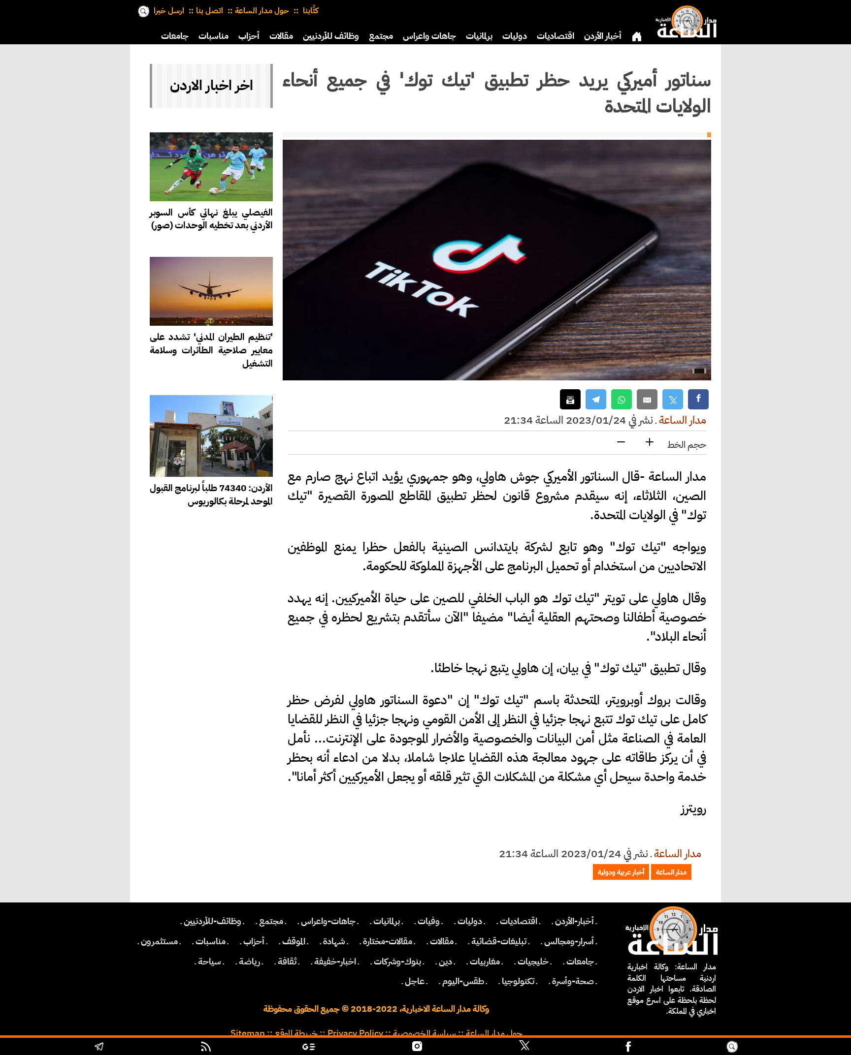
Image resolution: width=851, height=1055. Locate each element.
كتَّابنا (309, 11)
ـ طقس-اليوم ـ (463, 981)
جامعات (175, 36)
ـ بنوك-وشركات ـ (397, 961)
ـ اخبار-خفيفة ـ (335, 961)
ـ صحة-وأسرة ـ (573, 981)
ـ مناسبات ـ (211, 941)
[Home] (684, 19)
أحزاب (249, 36)
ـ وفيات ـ (429, 921)
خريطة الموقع (296, 1033)
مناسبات (213, 36)
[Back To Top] (793, 1047)
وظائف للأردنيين (331, 36)
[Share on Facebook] (698, 399)
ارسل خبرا (169, 11)
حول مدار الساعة (262, 11)
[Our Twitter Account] (524, 1048)
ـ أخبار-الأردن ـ (574, 921)
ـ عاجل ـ (414, 981)
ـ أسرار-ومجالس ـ (569, 941)
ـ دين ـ (445, 961)
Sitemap (247, 1033)
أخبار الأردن (603, 36)
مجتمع (381, 36)
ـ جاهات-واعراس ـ (328, 921)
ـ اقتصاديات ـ (518, 921)
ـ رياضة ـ (249, 961)
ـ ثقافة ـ (287, 961)
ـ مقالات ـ (442, 941)
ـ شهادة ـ (334, 941)
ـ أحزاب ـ (253, 941)
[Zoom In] (649, 442)
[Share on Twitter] (672, 399)
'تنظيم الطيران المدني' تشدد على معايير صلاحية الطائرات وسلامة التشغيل (211, 350)
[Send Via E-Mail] (647, 399)
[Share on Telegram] (596, 399)
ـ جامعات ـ (580, 961)
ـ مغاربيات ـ (485, 961)
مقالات (281, 36)
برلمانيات (479, 36)
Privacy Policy (355, 1033)
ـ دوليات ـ (470, 921)
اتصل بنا (209, 11)
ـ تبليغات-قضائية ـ (498, 941)
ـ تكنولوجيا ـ (518, 981)
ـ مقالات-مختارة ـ (387, 941)
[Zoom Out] (621, 442)
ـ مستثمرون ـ (159, 941)
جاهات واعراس (429, 36)
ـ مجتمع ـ (271, 921)
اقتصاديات (555, 36)
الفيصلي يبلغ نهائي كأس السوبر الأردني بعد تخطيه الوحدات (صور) (211, 219)
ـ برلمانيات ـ (386, 921)
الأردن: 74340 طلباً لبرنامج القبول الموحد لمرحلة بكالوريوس (211, 494)
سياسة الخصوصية (424, 1033)
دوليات (514, 36)
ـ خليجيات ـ (533, 961)
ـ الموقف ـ (293, 941)
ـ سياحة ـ (209, 961)
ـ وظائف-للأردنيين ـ (212, 921)
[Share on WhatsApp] (621, 399)
